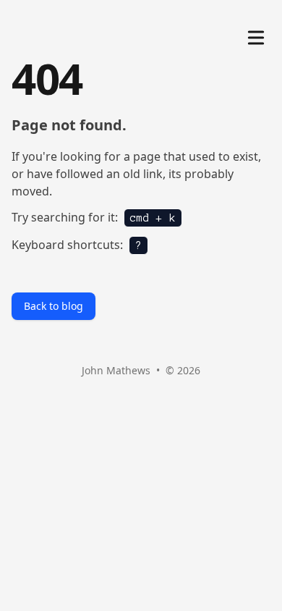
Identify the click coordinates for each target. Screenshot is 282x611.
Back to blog (53, 306)
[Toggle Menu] (256, 34)
